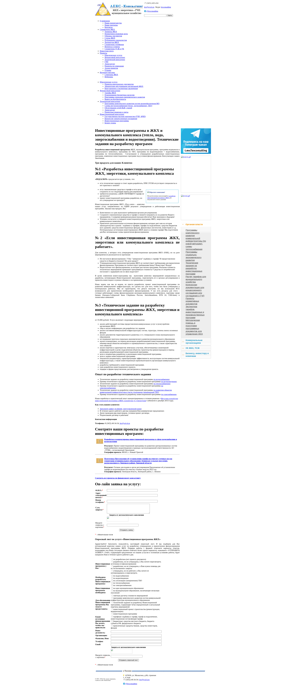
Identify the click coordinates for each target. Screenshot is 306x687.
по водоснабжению (161, 379)
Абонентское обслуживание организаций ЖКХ (124, 86)
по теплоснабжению (161, 384)
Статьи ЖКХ (110, 38)
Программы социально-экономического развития (125, 97)
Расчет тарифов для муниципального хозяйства (196, 279)
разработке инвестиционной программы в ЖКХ (161, 197)
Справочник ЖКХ (107, 29)
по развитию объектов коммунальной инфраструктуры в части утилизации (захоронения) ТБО (136, 391)
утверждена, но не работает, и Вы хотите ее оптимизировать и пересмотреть (130, 572)
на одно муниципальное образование (128, 588)
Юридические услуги (113, 55)
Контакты (109, 27)
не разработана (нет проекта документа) (129, 559)
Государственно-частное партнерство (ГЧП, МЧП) (125, 116)
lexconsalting (166, 7)
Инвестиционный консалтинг (112, 114)
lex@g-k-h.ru (149, 7)
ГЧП (106, 62)
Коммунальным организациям (194, 341)
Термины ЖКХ (111, 32)
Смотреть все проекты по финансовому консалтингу (118, 478)
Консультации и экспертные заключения (121, 88)
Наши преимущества (113, 23)
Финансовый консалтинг (115, 57)
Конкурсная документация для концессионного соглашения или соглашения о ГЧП (195, 290)
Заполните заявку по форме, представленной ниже (120, 409)
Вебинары (109, 77)
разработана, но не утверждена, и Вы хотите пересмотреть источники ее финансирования (136, 563)
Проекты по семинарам (114, 66)
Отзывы (108, 70)
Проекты (103, 53)
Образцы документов (113, 36)
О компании (105, 21)
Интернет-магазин (107, 72)
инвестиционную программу (125, 614)
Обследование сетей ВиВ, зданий (118, 108)
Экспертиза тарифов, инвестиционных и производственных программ (195, 312)
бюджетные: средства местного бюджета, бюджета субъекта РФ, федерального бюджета (132, 622)
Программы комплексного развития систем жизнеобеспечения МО (132, 104)
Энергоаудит (110, 64)
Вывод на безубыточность (115, 99)
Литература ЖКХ (112, 42)
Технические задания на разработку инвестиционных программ (194, 268)
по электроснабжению (122, 585)
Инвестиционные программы (117, 121)
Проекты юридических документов (119, 84)
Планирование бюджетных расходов (119, 95)
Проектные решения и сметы (116, 112)
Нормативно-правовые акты (116, 34)
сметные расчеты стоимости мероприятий (130, 596)
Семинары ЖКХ (111, 75)
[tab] (196, 224)
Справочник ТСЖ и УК (114, 49)
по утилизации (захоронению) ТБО (127, 581)
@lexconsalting (152, 11)
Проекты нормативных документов (192, 301)
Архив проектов (111, 68)
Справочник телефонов (114, 44)
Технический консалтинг (115, 60)
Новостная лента (107, 51)
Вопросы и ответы (112, 47)
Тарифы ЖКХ (110, 93)
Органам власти (194, 224)
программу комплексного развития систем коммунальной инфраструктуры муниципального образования (136, 599)
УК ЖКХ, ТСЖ (192, 348)
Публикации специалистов (116, 40)
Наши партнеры (111, 25)
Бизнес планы (110, 123)
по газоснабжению (168, 394)
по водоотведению (168, 381)
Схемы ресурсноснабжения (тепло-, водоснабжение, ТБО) (128, 106)
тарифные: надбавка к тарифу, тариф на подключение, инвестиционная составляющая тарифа (134, 618)
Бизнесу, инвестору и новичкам (197, 354)
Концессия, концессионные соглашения (121, 119)
